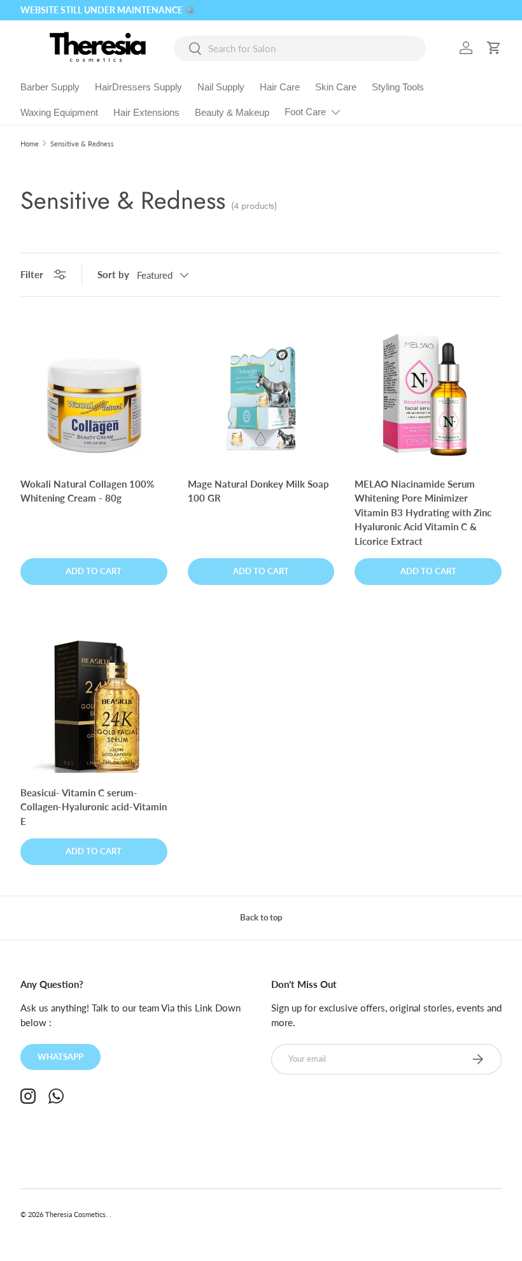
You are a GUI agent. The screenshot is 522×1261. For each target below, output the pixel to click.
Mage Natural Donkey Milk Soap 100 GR (258, 491)
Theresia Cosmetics (75, 1214)
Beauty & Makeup (232, 112)
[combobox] (300, 48)
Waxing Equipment (59, 112)
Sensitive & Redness (82, 143)
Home (29, 143)
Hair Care (280, 86)
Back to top (261, 917)
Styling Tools (398, 86)
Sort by (113, 274)
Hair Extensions (146, 112)
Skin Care (335, 86)
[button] (494, 48)
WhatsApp (60, 1057)
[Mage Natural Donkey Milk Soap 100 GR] (261, 390)
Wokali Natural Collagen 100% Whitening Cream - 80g (87, 491)
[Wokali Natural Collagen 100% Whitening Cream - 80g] (93, 390)
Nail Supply (220, 86)
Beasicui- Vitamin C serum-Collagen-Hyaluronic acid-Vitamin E (93, 807)
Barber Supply (50, 86)
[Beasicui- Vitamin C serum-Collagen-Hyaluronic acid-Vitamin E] (93, 699)
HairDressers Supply (138, 86)
